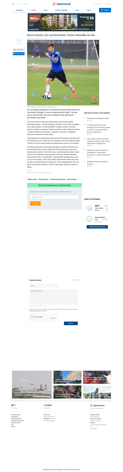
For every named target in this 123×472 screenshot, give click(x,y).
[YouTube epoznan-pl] (26, 4)
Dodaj (35, 203)
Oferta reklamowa (15, 414)
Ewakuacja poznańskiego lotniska (98, 118)
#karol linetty (72, 179)
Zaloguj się (76, 280)
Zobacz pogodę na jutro (97, 227)
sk (32, 170)
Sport (45, 10)
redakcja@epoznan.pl (48, 416)
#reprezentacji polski (57, 179)
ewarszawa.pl (59, 469)
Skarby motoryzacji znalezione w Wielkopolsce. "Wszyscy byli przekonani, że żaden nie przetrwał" (99, 152)
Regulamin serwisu (16, 422)
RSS (12, 424)
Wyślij (70, 323)
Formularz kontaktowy (49, 420)
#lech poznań (43, 179)
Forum (89, 10)
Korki (77, 10)
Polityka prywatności (16, 418)
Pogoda (33, 10)
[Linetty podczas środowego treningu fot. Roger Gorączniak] (54, 72)
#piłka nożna (32, 179)
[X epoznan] (22, 4)
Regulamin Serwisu (41, 311)
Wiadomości (19, 10)
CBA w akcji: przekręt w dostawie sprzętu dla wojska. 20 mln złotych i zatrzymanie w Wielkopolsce (98, 141)
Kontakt (106, 10)
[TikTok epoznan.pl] (19, 4)
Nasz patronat (14, 416)
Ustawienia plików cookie (17, 420)
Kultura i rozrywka (61, 10)
